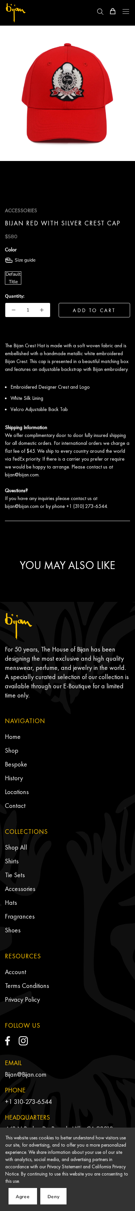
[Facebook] (7, 1040)
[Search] (100, 11)
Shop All (16, 847)
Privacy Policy (22, 999)
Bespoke (16, 764)
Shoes (13, 930)
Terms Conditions (27, 985)
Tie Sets (15, 875)
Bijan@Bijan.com (26, 1074)
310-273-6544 (33, 1101)
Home (13, 736)
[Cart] (112, 11)
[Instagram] (23, 1040)
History (14, 778)
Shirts (12, 861)
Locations (17, 792)
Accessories (20, 888)
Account (15, 972)
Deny (54, 1197)
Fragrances (20, 916)
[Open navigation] (126, 11)
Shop (11, 750)
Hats (11, 902)
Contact (15, 805)
